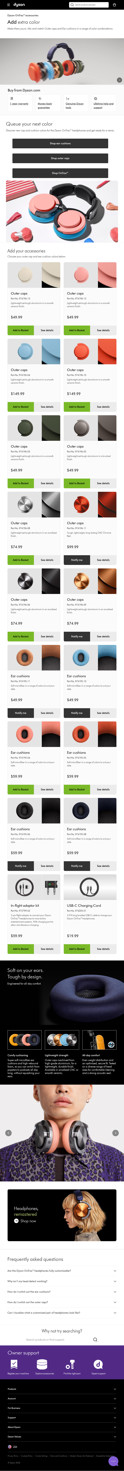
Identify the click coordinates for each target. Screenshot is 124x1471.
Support (12, 1417)
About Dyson (14, 1427)
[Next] (115, 1133)
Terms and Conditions (58, 1456)
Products (12, 1389)
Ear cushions (20, 676)
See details (47, 330)
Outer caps (19, 293)
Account (12, 1398)
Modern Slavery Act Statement (81, 1456)
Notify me (77, 560)
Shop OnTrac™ (60, 173)
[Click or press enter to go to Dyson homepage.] (19, 6)
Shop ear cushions (60, 143)
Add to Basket (21, 330)
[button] (119, 80)
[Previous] (8, 1133)
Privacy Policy (13, 1456)
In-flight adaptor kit (25, 905)
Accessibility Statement (105, 1456)
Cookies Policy (26, 1456)
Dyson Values (14, 1436)
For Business (14, 1408)
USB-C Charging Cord (84, 905)
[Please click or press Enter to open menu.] (8, 5)
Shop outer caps (60, 158)
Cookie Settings (41, 1456)
